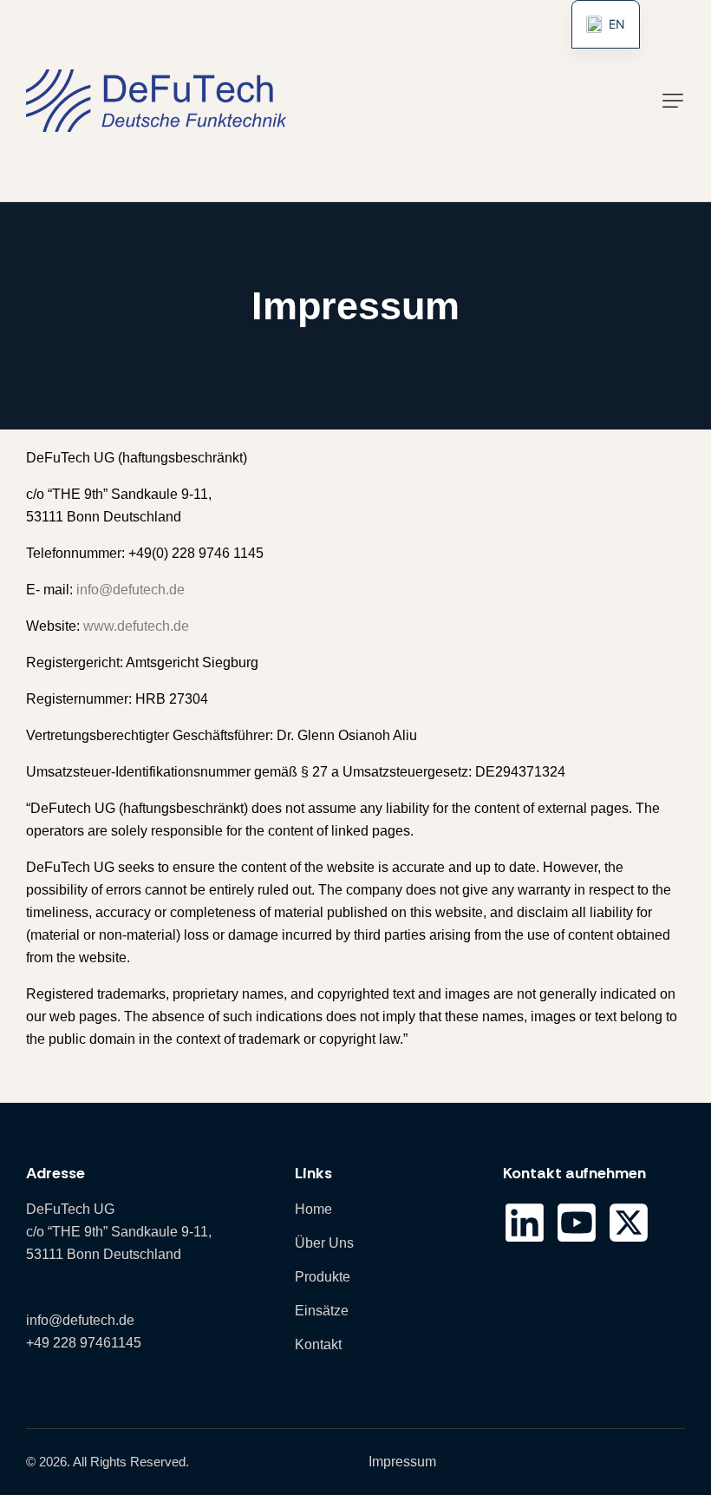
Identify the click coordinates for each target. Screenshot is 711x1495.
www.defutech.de (136, 626)
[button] (673, 101)
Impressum (402, 1461)
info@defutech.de (130, 589)
